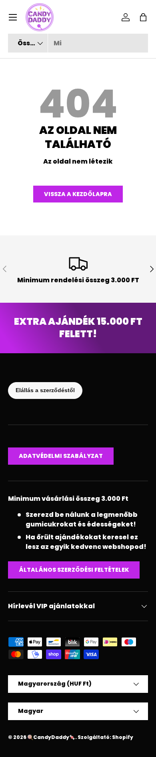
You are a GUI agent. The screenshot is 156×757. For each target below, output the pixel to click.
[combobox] (78, 43)
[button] (143, 17)
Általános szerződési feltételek (74, 570)
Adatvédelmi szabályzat (61, 456)
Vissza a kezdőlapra (78, 194)
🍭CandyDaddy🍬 (51, 737)
